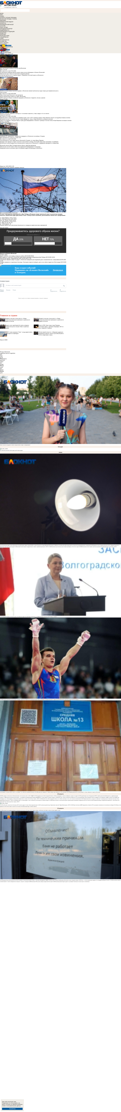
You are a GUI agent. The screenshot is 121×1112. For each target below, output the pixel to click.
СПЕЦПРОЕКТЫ (4, 37)
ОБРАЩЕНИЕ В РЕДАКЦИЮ (7, 31)
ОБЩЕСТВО (3, 33)
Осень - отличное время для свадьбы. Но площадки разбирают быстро (95, 880)
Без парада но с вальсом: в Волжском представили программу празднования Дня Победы (22, 257)
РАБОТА (9, 45)
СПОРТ (2, 38)
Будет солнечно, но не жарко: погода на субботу (12, 256)
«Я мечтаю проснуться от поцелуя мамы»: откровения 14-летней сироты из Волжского (21, 75)
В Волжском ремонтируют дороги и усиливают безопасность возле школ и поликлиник (72, 881)
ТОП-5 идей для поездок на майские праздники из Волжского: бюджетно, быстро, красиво (22, 97)
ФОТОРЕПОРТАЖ (4, 40)
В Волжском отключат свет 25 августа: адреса (47, 616)
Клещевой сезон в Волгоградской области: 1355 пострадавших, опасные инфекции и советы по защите (57, 795)
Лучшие (8, 290)
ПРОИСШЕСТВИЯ (4, 35)
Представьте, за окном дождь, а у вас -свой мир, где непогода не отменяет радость (33, 800)
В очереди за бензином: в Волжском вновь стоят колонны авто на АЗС (16, 795)
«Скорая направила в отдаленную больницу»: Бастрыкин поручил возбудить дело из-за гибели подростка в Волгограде (30, 262)
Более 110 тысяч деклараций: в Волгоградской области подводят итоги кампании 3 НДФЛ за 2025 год (93, 797)
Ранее (14, 290)
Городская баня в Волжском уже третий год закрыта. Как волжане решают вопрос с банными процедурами (23, 880)
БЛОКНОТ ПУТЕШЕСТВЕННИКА (8, 17)
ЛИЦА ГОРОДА (4, 27)
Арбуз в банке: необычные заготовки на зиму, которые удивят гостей (46, 810)
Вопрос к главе (4, 99)
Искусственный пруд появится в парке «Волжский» (13, 96)
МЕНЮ (1, 13)
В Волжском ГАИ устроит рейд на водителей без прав (41, 881)
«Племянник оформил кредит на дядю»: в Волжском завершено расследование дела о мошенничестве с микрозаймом (30, 259)
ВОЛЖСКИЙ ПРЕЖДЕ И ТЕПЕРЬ (8, 19)
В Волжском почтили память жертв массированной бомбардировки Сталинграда (97, 546)
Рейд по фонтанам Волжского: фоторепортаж (11, 95)
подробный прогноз (5, 353)
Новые (2, 290)
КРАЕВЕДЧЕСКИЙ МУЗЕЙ (6, 24)
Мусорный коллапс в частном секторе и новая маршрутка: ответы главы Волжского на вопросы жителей (26, 119)
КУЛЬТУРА (2, 26)
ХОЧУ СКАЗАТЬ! (4, 42)
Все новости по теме (5, 71)
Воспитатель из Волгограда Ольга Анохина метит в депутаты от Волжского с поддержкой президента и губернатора (29, 143)
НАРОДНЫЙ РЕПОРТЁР (6, 28)
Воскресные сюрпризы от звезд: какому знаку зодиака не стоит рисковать (52, 792)
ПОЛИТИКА (3, 34)
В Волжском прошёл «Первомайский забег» (11, 258)
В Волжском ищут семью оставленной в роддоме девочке (14, 73)
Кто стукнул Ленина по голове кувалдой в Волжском (42, 545)
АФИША (2, 16)
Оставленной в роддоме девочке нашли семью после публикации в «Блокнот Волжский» (22, 72)
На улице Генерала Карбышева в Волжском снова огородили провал (65, 880)
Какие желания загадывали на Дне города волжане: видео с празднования (15, 444)
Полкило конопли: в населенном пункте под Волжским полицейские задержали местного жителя (71, 800)
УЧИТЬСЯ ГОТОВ (8, 47)
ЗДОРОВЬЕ (3, 20)
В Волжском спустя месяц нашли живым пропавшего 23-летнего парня (65, 546)
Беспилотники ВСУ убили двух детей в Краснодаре (12, 450)
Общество (2, 166)
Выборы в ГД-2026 (4, 122)
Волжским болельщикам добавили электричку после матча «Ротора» (16, 810)
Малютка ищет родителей (6, 54)
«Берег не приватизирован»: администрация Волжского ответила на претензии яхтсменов (60, 699)
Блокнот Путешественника (6, 76)
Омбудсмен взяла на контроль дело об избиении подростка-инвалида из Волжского (19, 616)
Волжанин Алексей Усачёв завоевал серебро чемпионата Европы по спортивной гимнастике (20, 699)
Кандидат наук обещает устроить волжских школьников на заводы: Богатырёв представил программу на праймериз (29, 141)
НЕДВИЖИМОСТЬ (4, 30)
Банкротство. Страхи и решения (63, 797)
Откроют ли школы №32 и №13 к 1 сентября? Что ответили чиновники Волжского (18, 792)
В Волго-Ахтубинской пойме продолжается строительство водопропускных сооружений (73, 545)
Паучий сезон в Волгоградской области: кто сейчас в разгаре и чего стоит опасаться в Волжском (61, 798)
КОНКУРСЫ (3, 23)
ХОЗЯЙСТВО (3, 41)
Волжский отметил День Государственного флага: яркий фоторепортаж (31, 546)
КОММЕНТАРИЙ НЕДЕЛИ (6, 21)
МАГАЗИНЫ (8, 52)
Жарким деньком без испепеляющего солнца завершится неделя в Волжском (84, 792)
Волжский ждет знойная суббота (30, 806)
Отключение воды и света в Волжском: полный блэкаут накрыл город (16, 545)
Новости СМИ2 (3, 340)
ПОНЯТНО (12, 1109)
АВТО (1, 14)
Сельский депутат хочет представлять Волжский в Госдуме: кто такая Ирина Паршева (22, 140)
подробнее (12, 353)
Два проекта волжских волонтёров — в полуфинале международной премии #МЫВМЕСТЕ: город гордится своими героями (30, 797)
